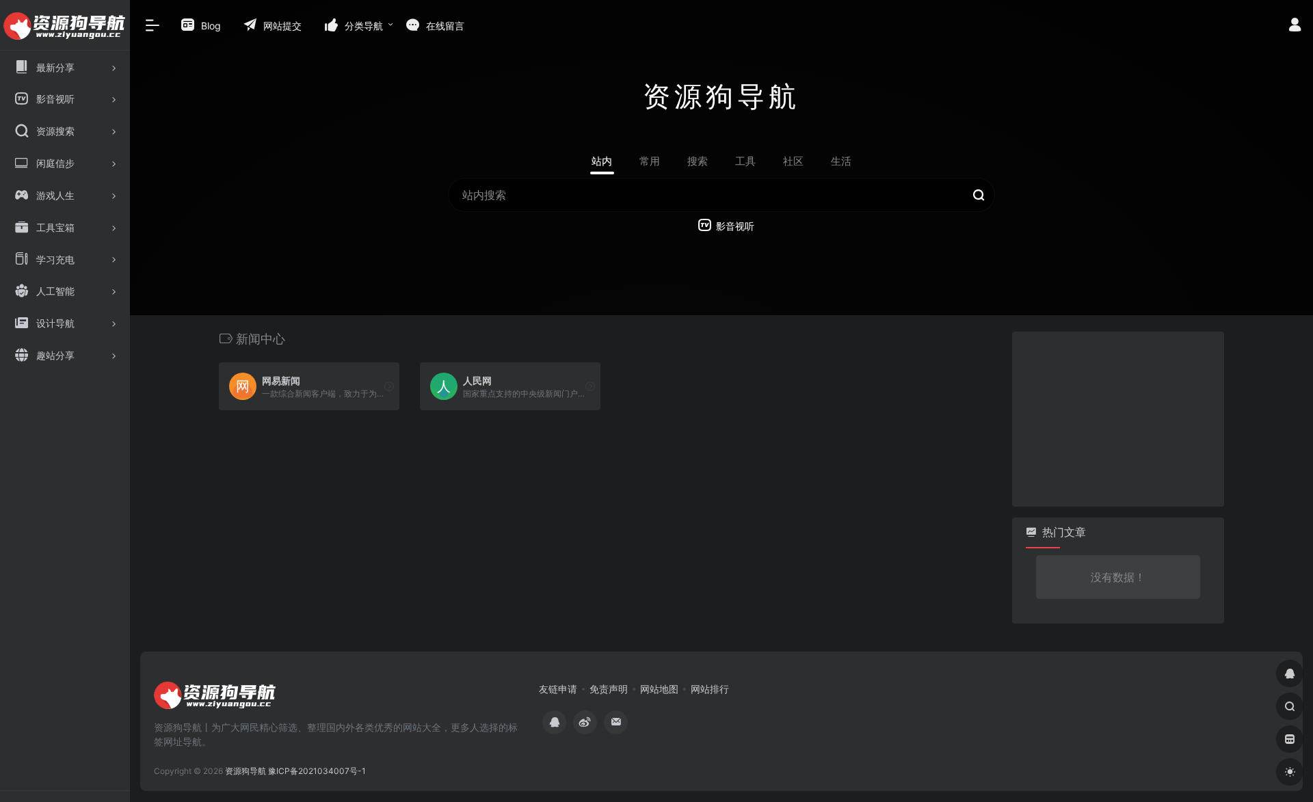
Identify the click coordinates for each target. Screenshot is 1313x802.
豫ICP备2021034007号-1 (317, 771)
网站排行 (710, 689)
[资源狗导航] (215, 699)
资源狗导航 (245, 771)
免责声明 (608, 689)
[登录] (1295, 26)
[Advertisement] (1114, 417)
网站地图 (659, 689)
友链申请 (558, 689)
